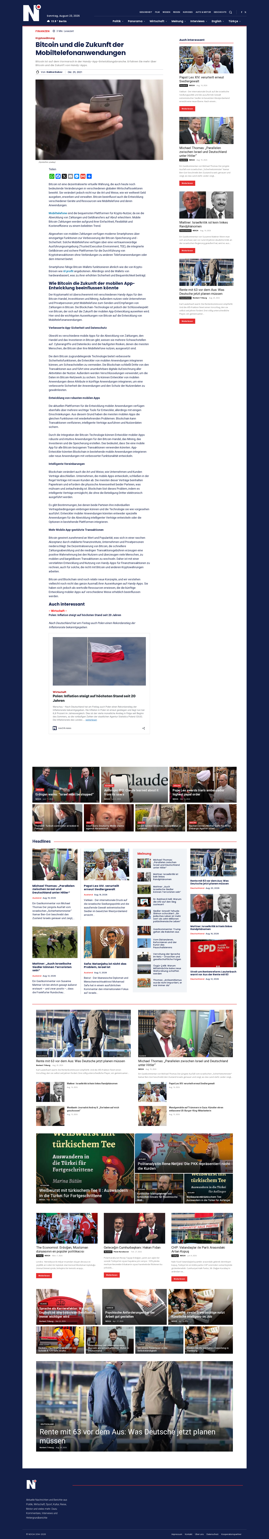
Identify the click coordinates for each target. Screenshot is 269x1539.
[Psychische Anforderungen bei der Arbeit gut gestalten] (134, 1307)
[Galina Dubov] (38, 72)
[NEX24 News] (32, 13)
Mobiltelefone (58, 213)
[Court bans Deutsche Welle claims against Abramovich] (109, 817)
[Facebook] (241, 12)
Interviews (44, 1185)
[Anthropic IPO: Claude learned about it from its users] (134, 785)
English (40, 790)
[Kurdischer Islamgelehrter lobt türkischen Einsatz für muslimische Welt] (159, 1189)
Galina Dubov (54, 72)
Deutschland (185, 324)
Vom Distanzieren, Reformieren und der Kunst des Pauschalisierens (165, 943)
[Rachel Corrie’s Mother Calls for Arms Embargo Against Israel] (212, 817)
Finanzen (42, 31)
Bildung (43, 1304)
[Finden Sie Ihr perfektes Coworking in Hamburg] (209, 1340)
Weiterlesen (187, 202)
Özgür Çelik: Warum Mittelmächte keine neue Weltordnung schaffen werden (167, 969)
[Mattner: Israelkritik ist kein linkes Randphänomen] (206, 298)
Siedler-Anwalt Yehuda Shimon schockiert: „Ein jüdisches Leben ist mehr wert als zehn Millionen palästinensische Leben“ (167, 916)
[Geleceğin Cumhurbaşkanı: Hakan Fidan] (134, 1228)
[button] (230, 12)
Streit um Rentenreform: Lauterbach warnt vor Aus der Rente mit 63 (213, 973)
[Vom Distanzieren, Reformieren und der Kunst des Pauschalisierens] (144, 943)
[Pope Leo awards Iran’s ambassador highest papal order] (203, 785)
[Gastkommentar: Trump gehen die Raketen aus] (144, 930)
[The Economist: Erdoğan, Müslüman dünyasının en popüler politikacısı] (67, 1228)
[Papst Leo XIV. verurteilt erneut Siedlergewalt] (206, 153)
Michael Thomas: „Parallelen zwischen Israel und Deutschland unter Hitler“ (203, 245)
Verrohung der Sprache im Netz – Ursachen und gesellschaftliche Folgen (167, 956)
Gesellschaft (44, 1345)
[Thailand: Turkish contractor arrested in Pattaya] (57, 817)
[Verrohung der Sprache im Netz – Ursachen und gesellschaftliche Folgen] (144, 956)
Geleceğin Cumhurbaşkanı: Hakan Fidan (132, 1247)
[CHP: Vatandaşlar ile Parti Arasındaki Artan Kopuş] (202, 1228)
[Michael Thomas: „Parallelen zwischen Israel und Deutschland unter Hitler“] (206, 224)
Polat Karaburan (121, 1251)
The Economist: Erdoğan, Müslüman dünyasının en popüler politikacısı (62, 1249)
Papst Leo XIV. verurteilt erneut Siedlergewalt (101, 887)
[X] (245, 12)
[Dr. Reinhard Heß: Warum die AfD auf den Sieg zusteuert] (144, 901)
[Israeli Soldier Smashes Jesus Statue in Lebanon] (160, 817)
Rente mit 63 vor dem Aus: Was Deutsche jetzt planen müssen (201, 385)
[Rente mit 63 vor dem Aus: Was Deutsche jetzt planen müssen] (206, 365)
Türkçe (39, 1256)
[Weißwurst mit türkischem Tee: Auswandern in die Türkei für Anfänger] (208, 1189)
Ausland (183, 179)
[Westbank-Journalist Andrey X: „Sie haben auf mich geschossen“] (50, 1116)
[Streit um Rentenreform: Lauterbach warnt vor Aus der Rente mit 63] (213, 953)
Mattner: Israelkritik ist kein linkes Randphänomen (211, 928)
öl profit (68, 271)
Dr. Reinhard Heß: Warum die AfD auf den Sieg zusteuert (167, 902)
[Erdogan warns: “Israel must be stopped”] (65, 785)
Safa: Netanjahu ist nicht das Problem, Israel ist (105, 965)
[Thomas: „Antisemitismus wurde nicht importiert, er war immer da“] (144, 982)
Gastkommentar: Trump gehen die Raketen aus (167, 930)
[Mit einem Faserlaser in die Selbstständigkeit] (159, 1340)
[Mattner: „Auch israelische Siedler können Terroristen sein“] (55, 942)
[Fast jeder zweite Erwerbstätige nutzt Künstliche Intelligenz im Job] (200, 1307)
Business (109, 786)
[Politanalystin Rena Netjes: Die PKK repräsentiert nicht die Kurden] (184, 1153)
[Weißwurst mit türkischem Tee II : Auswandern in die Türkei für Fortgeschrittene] (85, 1168)
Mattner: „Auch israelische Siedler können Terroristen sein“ (52, 967)
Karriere (109, 1308)
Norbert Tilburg (200, 391)
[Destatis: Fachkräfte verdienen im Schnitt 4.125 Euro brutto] (60, 1340)
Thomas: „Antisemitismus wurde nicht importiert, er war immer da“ (167, 982)
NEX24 (191, 179)
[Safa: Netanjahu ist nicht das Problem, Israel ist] (106, 942)
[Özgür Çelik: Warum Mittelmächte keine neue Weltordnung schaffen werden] (144, 969)
